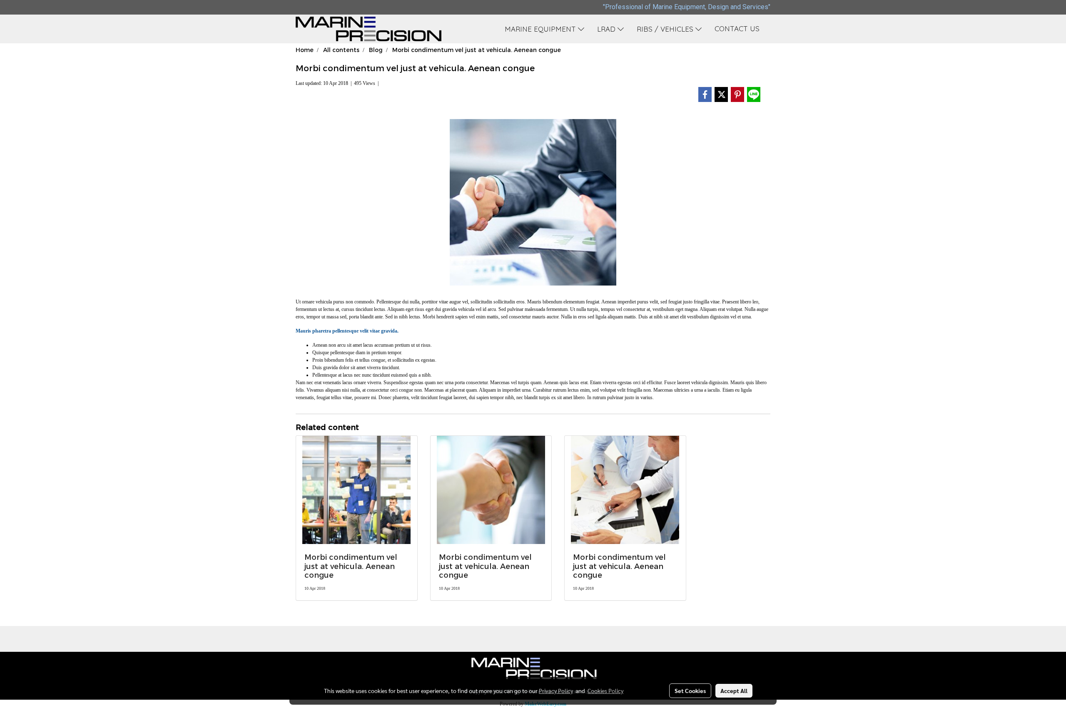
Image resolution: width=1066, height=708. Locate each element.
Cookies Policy (605, 690)
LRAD (607, 29)
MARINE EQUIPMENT (541, 29)
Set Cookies (690, 690)
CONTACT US (737, 28)
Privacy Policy (556, 690)
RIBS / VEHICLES (666, 29)
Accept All (733, 690)
